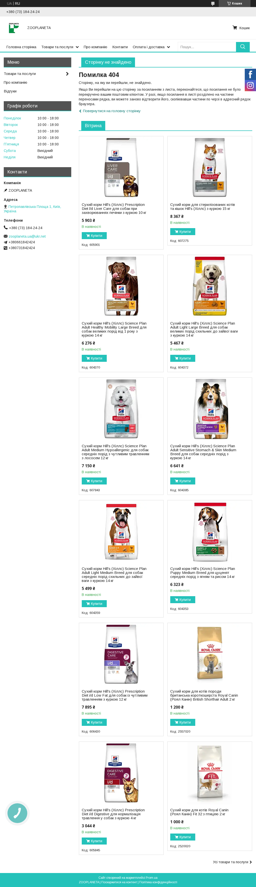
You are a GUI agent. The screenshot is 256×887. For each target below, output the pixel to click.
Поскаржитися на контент (119, 882)
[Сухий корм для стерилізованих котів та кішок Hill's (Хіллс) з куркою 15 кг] (210, 167)
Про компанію (95, 47)
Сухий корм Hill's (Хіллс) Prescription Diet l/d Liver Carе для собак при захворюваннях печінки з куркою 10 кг (114, 209)
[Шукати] (243, 47)
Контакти (120, 47)
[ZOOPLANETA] (13, 28)
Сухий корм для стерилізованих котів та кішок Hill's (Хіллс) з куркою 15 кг (202, 207)
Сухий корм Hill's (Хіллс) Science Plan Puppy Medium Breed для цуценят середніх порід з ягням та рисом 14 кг (202, 573)
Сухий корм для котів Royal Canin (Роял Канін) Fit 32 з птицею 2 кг (199, 812)
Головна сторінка (21, 47)
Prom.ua (152, 878)
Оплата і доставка (148, 47)
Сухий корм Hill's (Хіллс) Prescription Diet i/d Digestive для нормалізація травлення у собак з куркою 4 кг (113, 814)
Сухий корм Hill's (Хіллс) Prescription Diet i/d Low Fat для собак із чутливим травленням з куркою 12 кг (115, 695)
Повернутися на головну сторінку (112, 111)
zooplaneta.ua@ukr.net (27, 236)
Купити (96, 236)
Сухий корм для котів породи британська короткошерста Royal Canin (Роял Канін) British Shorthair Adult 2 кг (204, 695)
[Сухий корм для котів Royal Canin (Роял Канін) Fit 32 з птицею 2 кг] (210, 773)
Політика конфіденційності (158, 882)
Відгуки (10, 91)
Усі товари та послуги (230, 862)
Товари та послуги (57, 47)
